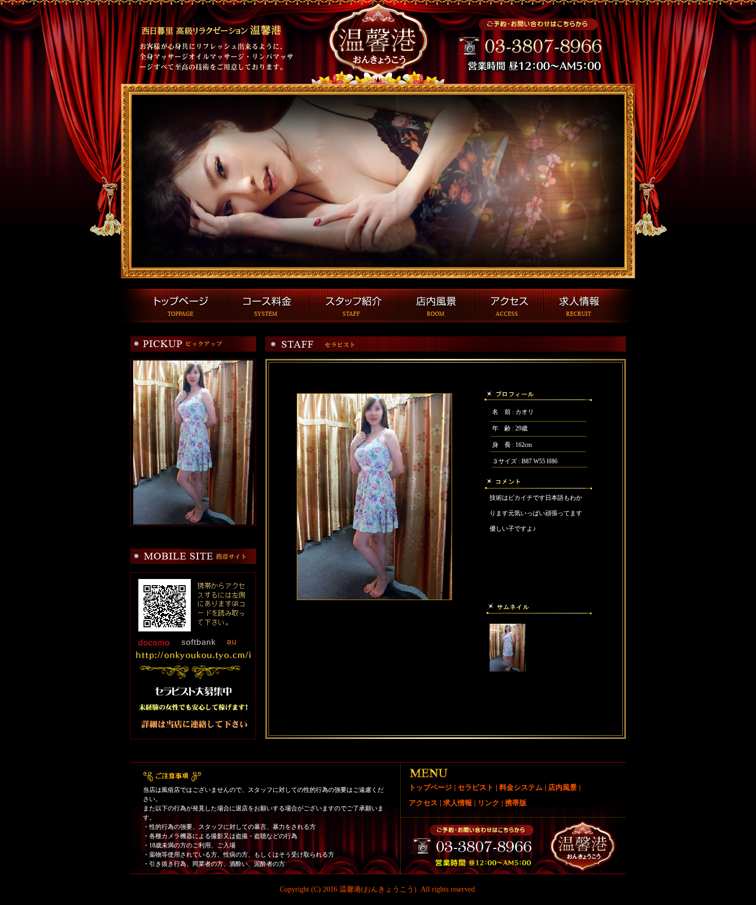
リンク (488, 803)
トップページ (430, 787)
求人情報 (457, 803)
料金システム (521, 787)
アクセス (423, 803)
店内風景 (562, 787)
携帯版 (516, 803)
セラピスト (476, 787)
